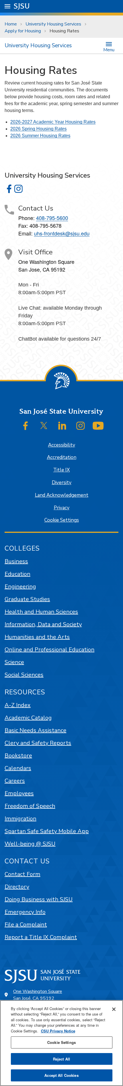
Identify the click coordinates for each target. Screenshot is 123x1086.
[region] (61, 1043)
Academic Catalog (28, 718)
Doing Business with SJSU (39, 899)
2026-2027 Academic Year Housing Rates (53, 121)
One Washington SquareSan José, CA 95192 (37, 994)
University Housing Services (53, 24)
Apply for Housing (23, 31)
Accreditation (61, 457)
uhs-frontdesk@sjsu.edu (62, 233)
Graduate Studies (27, 599)
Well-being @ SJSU (30, 844)
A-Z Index (18, 705)
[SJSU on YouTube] (98, 426)
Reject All (61, 1059)
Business (16, 561)
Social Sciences (24, 675)
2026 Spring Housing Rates (38, 128)
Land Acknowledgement (61, 495)
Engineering (20, 586)
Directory (17, 887)
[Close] (114, 1009)
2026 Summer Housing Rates (40, 135)
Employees (19, 793)
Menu (108, 49)
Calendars (18, 768)
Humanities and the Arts (37, 637)
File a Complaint (26, 924)
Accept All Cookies (61, 1075)
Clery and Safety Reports (38, 743)
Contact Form (22, 874)
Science (14, 662)
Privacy (62, 507)
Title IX (61, 470)
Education (17, 574)
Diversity (62, 482)
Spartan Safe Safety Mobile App (47, 831)
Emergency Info (25, 912)
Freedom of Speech (30, 806)
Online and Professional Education (49, 649)
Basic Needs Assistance (35, 730)
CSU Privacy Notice (58, 1031)
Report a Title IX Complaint (41, 937)
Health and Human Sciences (41, 612)
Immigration (20, 818)
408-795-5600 (52, 217)
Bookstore (18, 755)
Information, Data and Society (43, 624)
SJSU (22, 6)
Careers (15, 781)
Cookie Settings (61, 520)
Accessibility (61, 445)
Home (11, 24)
